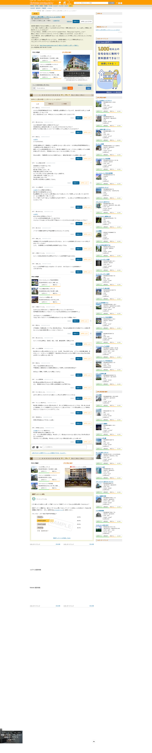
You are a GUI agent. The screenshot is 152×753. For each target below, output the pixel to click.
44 (44, 95)
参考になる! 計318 (86, 21)
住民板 (36, 5)
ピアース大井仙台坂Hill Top (103, 245)
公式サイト (45, 60)
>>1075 (35, 190)
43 (42, 95)
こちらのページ (58, 510)
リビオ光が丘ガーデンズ (102, 187)
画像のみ (50, 103)
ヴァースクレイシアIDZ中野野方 (104, 317)
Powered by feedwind (117, 22)
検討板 (32, 5)
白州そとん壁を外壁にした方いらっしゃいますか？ (46, 17)
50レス (73, 95)
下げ (41, 447)
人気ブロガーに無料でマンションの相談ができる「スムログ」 (49, 453)
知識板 (45, 5)
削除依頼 (69, 21)
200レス (82, 95)
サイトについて (69, 3)
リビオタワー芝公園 (101, 438)
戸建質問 (44, 8)
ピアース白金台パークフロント (104, 100)
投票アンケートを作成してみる (61, 538)
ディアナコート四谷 (101, 115)
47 (51, 95)
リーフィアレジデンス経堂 (103, 274)
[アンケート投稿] (37, 447)
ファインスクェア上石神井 (103, 346)
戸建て (70, 5)
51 (59, 95)
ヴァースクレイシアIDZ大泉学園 (104, 173)
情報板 (41, 5)
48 (53, 95)
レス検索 (64, 103)
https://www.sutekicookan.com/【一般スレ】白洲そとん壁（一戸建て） (59, 45)
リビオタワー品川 (100, 467)
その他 (50, 5)
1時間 (64, 88)
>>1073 (35, 139)
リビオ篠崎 (99, 230)
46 (49, 95)
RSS (58, 20)
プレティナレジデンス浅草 (103, 259)
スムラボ (61, 5)
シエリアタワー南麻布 (101, 423)
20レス (67, 95)
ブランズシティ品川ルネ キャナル (104, 481)
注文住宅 (33, 8)
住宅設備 (49, 8)
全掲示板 (59, 3)
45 (46, 95)
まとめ (66, 5)
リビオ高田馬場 (100, 510)
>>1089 (35, 430)
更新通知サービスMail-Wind (84, 85)
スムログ (55, 5)
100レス (78, 95)
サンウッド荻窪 (100, 144)
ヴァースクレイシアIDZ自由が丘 (104, 360)
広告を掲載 (58, 544)
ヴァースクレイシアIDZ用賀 (103, 158)
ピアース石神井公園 (101, 373)
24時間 (70, 88)
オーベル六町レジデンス (102, 452)
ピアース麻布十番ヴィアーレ (103, 129)
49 (55, 95)
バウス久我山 (99, 332)
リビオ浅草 (99, 409)
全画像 (55, 20)
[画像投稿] (33, 447)
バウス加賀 (99, 394)
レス (38, 104)
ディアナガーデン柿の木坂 (103, 288)
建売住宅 (38, 8)
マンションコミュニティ (42, 3)
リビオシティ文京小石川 (102, 525)
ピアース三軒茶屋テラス (102, 302)
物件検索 (64, 3)
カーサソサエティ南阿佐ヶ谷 (103, 216)
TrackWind (120, 31)
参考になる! (87, 117)
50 (57, 95)
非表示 (72, 117)
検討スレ (56, 60)
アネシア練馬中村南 (101, 496)
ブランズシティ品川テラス (103, 202)
